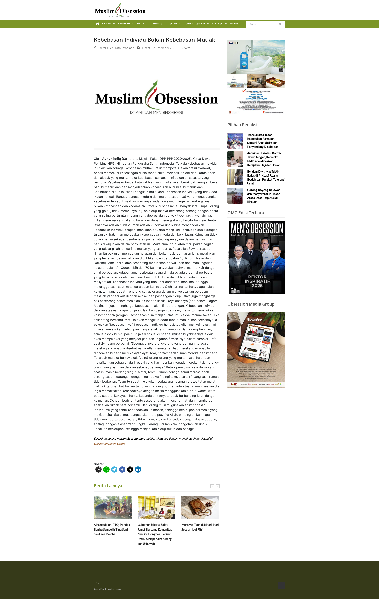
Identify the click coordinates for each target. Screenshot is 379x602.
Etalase (217, 23)
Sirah (173, 23)
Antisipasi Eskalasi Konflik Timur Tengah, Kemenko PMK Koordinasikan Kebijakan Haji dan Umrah (264, 159)
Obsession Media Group (109, 443)
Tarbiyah (124, 23)
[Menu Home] (97, 24)
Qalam (200, 23)
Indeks (234, 23)
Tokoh (188, 23)
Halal (141, 23)
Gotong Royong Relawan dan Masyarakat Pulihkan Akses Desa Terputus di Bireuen (263, 195)
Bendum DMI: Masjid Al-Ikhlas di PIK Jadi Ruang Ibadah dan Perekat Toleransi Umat (266, 177)
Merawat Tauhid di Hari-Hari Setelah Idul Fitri (200, 527)
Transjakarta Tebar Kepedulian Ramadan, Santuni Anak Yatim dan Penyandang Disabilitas (262, 140)
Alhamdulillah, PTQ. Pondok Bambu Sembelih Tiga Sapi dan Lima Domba (112, 529)
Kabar (106, 23)
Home (97, 583)
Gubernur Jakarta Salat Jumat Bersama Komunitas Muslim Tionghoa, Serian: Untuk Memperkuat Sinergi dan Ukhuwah (155, 534)
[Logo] (120, 10)
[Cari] (280, 24)
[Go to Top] (281, 585)
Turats (158, 23)
